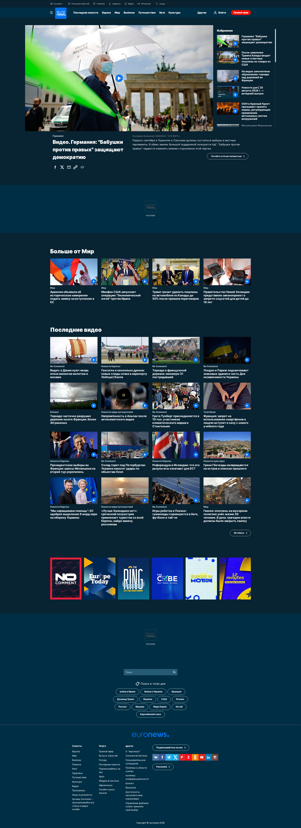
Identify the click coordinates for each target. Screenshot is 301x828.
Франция (176, 691)
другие (129, 745)
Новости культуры (214, 461)
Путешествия (146, 12)
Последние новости (85, 12)
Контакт (130, 783)
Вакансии (131, 787)
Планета (76, 764)
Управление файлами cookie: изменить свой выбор (137, 806)
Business (129, 12)
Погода (103, 760)
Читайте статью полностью (226, 156)
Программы (78, 790)
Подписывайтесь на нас (169, 747)
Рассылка (161, 766)
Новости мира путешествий (117, 412)
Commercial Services (136, 755)
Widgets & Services (109, 780)
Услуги (102, 745)
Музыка (140, 706)
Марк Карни (160, 706)
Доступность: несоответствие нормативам (134, 795)
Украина (147, 699)
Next (162, 12)
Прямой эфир (241, 12)
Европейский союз (150, 714)
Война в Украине (153, 691)
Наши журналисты (82, 794)
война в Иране (127, 691)
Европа (106, 12)
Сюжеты (77, 745)
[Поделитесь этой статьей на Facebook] (55, 167)
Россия (123, 706)
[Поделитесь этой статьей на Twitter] (62, 167)
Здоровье (77, 773)
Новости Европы (110, 366)
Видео (75, 786)
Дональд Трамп (125, 699)
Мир (117, 12)
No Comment (57, 366)
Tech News (209, 412)
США (164, 699)
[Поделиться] (68, 167)
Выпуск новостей (108, 755)
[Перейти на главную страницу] (60, 13)
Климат (54, 412)
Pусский (57, 4)
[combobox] (172, 3)
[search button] (156, 3)
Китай (179, 706)
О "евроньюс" (133, 751)
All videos (239, 533)
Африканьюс (106, 785)
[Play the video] (119, 78)
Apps (101, 776)
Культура (174, 12)
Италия (180, 699)
